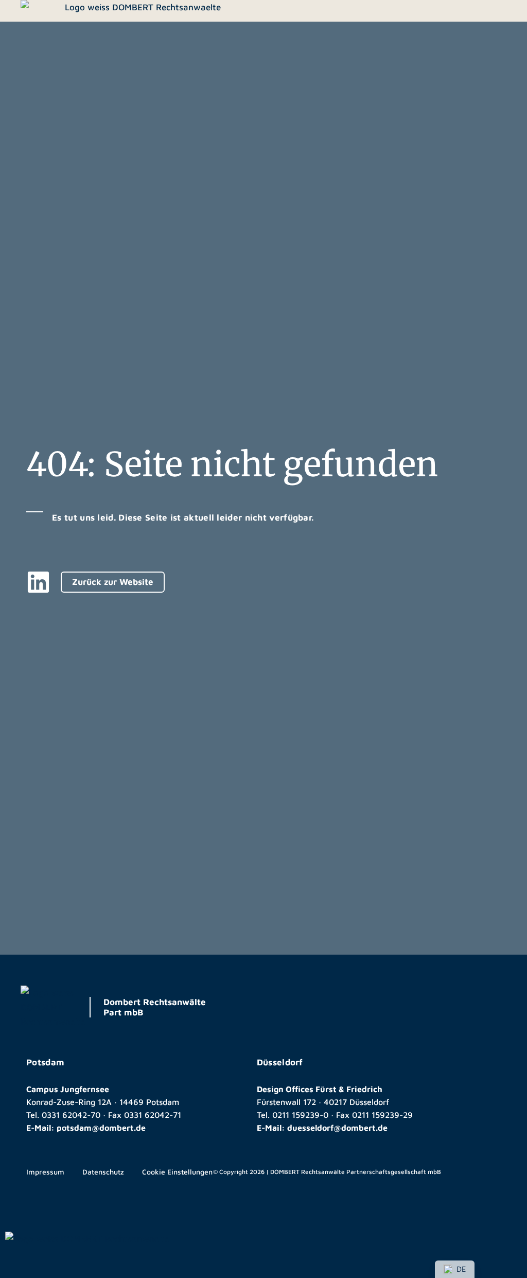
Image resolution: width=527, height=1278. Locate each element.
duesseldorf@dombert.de (337, 1127)
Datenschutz (103, 1171)
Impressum (45, 1171)
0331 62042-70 (71, 1114)
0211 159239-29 (382, 1114)
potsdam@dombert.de (101, 1127)
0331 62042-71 (152, 1114)
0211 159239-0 (300, 1114)
